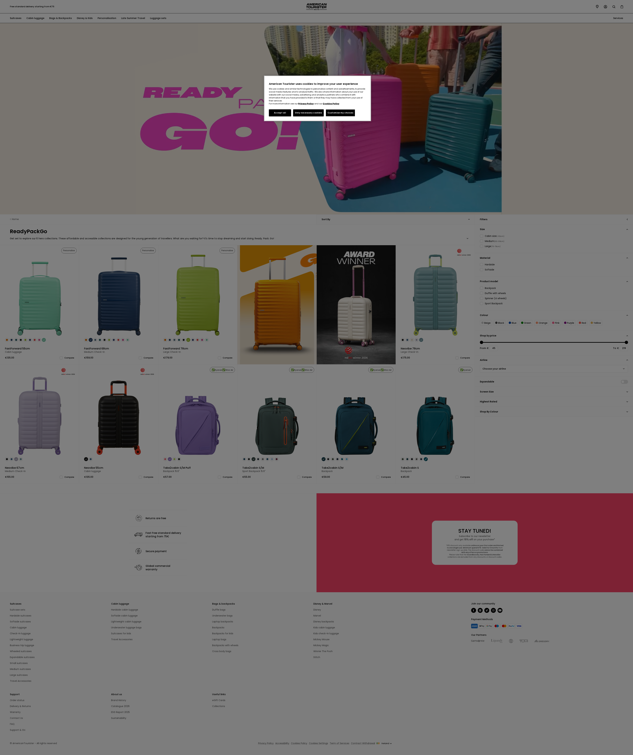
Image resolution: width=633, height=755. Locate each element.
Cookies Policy (331, 103)
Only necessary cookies (308, 112)
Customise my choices (340, 112)
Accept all (280, 112)
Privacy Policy (306, 103)
